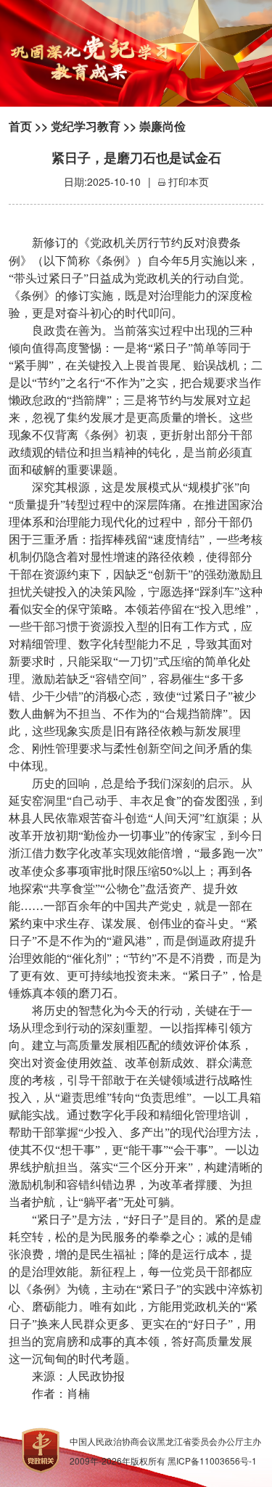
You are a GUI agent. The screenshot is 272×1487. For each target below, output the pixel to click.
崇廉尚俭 (162, 126)
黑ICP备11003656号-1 (212, 1460)
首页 (20, 126)
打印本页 (188, 181)
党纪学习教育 (85, 126)
